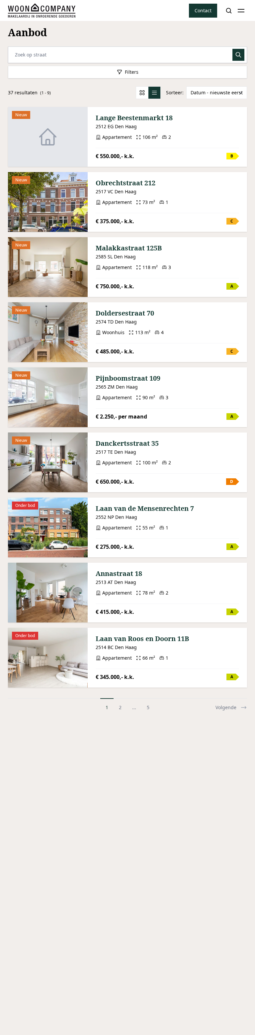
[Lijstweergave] (154, 93)
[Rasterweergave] (142, 93)
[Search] (228, 10)
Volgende (225, 707)
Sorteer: (175, 92)
